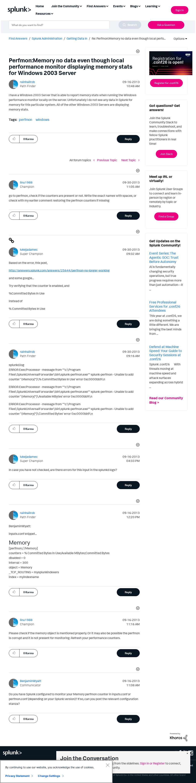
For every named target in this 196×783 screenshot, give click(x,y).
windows (42, 119)
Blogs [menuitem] (134, 6)
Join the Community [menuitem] (65, 6)
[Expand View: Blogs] (139, 5)
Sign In (180, 10)
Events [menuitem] (118, 6)
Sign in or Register (152, 763)
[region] (56, 771)
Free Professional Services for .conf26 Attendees (164, 306)
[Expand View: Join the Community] (81, 5)
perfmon (25, 119)
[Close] (107, 765)
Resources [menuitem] (43, 13)
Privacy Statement (17, 775)
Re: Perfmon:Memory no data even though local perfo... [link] (129, 38)
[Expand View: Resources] (52, 13)
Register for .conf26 (166, 83)
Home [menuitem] (40, 6)
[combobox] (75, 24)
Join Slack (166, 153)
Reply (128, 139)
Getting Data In (77, 38)
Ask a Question (166, 24)
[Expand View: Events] (124, 5)
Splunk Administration (47, 38)
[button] (137, 51)
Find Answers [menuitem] (96, 6)
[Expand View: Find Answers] (107, 5)
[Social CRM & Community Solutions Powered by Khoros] (178, 737)
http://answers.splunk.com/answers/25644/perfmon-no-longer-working (59, 270)
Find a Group (166, 216)
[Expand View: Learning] (159, 5)
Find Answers (18, 38)
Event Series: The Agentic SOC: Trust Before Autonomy (164, 257)
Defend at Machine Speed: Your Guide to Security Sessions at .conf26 (165, 353)
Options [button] (178, 39)
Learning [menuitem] (151, 6)
